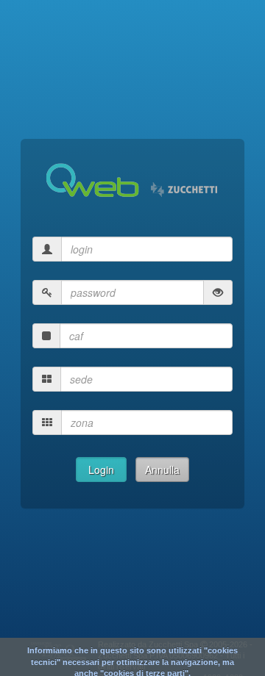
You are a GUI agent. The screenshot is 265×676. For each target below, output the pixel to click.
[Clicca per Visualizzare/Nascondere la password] (218, 292)
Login (101, 469)
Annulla (162, 469)
